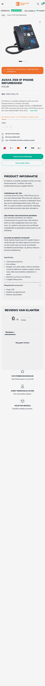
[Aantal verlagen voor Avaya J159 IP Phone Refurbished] (3, 127)
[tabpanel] (22, 352)
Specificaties (8, 257)
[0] (41, 4)
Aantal (4, 123)
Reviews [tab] (10, 332)
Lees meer (33, 111)
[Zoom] (39, 21)
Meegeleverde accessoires (13, 285)
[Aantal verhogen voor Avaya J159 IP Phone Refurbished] (10, 127)
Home (3, 15)
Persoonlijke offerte (22, 163)
